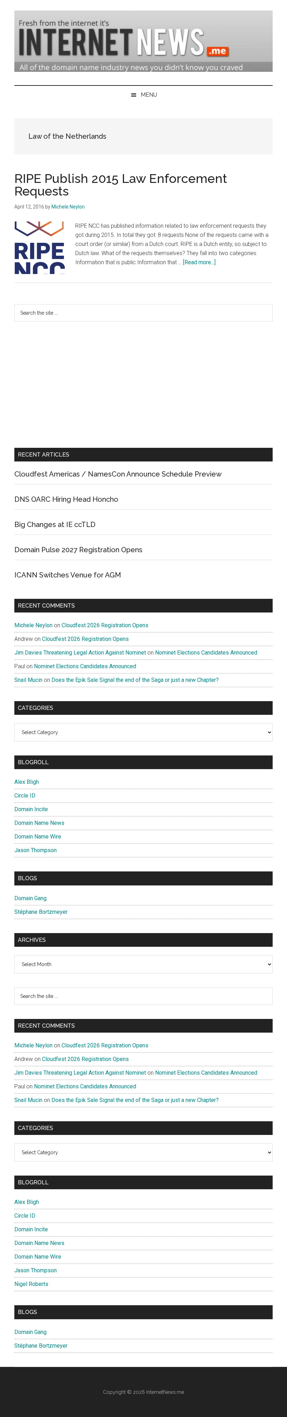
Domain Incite (31, 809)
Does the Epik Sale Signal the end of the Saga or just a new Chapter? (135, 680)
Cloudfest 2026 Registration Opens (105, 625)
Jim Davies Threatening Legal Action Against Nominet (80, 652)
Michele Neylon (33, 625)
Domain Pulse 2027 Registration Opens (78, 550)
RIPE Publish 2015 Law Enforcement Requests (120, 184)
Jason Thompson (35, 850)
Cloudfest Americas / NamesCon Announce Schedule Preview (118, 474)
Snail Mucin (28, 680)
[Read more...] (199, 262)
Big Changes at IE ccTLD (55, 524)
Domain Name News (39, 823)
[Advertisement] (143, 385)
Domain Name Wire (37, 836)
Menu (149, 94)
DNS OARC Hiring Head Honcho (66, 499)
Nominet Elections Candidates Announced (206, 652)
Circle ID (24, 795)
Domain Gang (30, 898)
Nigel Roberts (31, 1284)
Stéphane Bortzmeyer (41, 912)
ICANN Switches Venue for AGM (67, 575)
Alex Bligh (26, 782)
